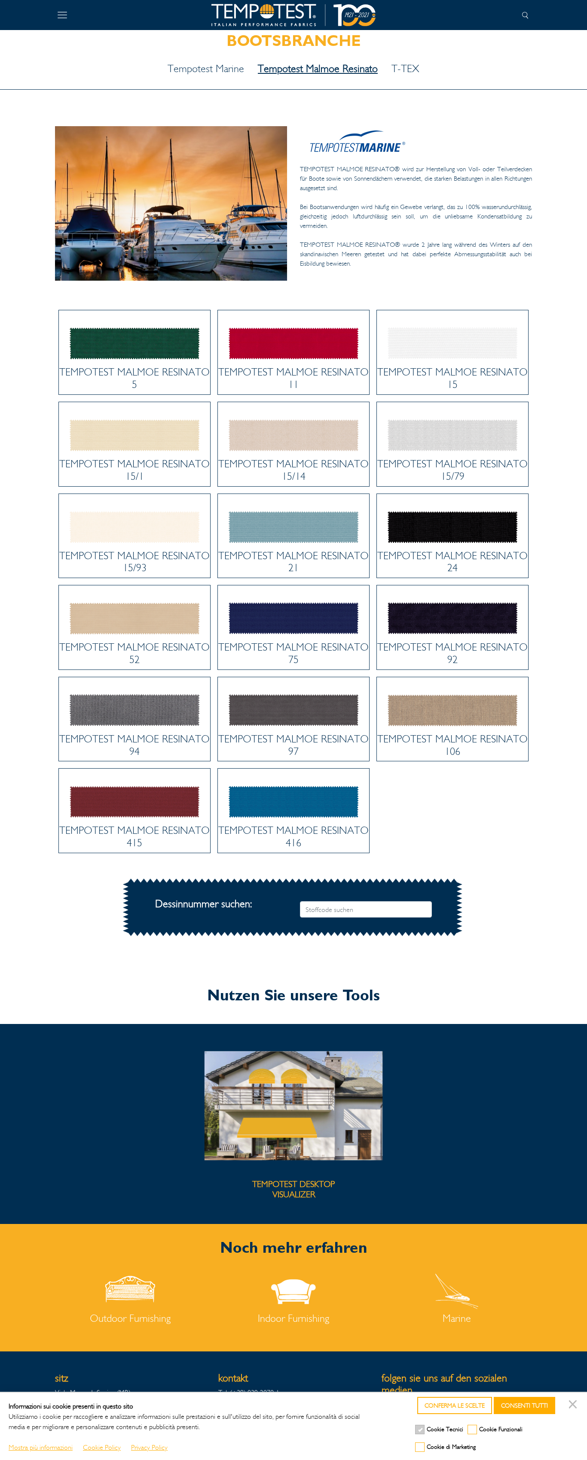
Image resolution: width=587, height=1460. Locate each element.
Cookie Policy (102, 1447)
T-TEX (405, 69)
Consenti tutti (524, 1405)
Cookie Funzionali (501, 1429)
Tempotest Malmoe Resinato (318, 69)
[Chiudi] (574, 1405)
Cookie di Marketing (451, 1447)
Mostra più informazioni (41, 1447)
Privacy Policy (149, 1447)
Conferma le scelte (455, 1405)
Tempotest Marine (206, 69)
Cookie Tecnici (445, 1429)
